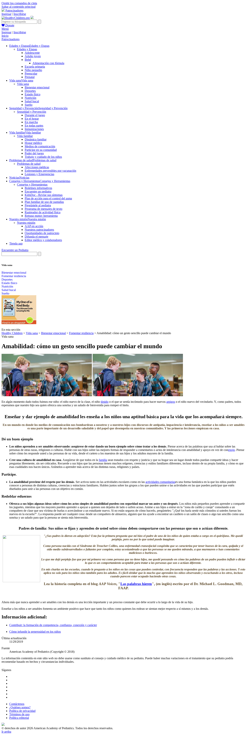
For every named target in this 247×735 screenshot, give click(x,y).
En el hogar (32, 118)
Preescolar (31, 73)
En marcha (31, 122)
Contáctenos (16, 704)
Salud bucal (32, 101)
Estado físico (32, 94)
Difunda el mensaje (36, 236)
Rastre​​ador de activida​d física (42, 212)
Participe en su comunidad (41, 149)
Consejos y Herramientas (32, 184)
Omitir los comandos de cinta (19, 3)
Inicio (5, 35)
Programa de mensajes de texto (43, 208)
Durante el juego (35, 115)
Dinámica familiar (36, 139)
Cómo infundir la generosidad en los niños (35, 631)
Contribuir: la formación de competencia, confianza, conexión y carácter (53, 625)
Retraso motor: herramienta (41, 215)
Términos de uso (19, 714)
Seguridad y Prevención (31, 111)
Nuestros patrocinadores (39, 229)
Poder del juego (34, 153)
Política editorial (19, 717)
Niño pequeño (33, 70)
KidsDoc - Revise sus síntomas (44, 195)
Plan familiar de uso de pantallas (44, 202)
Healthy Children (12, 333)
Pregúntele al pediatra (38, 205)
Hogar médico (33, 143)
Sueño (28, 104)
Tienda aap (16, 243)
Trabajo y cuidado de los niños (43, 156)
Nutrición (30, 97)
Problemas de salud (29, 163)
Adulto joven (33, 56)
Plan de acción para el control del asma (48, 198)
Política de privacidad (22, 710)
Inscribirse (20, 14)
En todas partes (34, 125)
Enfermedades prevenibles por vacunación (50, 170)
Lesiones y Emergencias (39, 174)
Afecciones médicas (37, 167)
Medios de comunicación (40, 146)
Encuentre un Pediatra (15, 250)
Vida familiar (25, 136)
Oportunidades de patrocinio (42, 233)
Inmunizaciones (34, 129)
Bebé (28, 59)
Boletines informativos (38, 188)
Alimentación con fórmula (48, 63)
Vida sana (23, 84)
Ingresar (6, 14)
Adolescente (32, 52)
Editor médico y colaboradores (43, 240)
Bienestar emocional (37, 87)
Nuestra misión (26, 222)
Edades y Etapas (27, 49)
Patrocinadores (14, 10)
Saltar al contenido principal (19, 6)
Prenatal (30, 77)
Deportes (30, 91)
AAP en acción (34, 226)
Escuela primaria (35, 66)
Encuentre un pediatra (38, 191)
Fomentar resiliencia (14, 276)
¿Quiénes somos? (19, 707)
